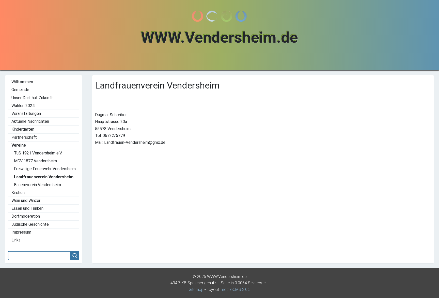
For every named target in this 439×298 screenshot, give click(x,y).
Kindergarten (22, 129)
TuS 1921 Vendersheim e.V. (38, 153)
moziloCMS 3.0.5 (235, 289)
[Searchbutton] (74, 255)
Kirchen (18, 192)
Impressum (21, 232)
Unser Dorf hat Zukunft (32, 97)
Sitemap (196, 289)
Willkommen (22, 81)
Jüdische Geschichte (30, 224)
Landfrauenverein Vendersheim (43, 176)
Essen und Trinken (27, 208)
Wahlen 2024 (23, 105)
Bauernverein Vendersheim (37, 184)
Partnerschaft (24, 137)
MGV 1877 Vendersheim (35, 161)
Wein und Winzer (25, 200)
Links (16, 240)
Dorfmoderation (25, 216)
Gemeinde (20, 89)
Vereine (18, 145)
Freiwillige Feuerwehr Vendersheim (45, 168)
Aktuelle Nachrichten (30, 121)
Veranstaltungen (26, 113)
